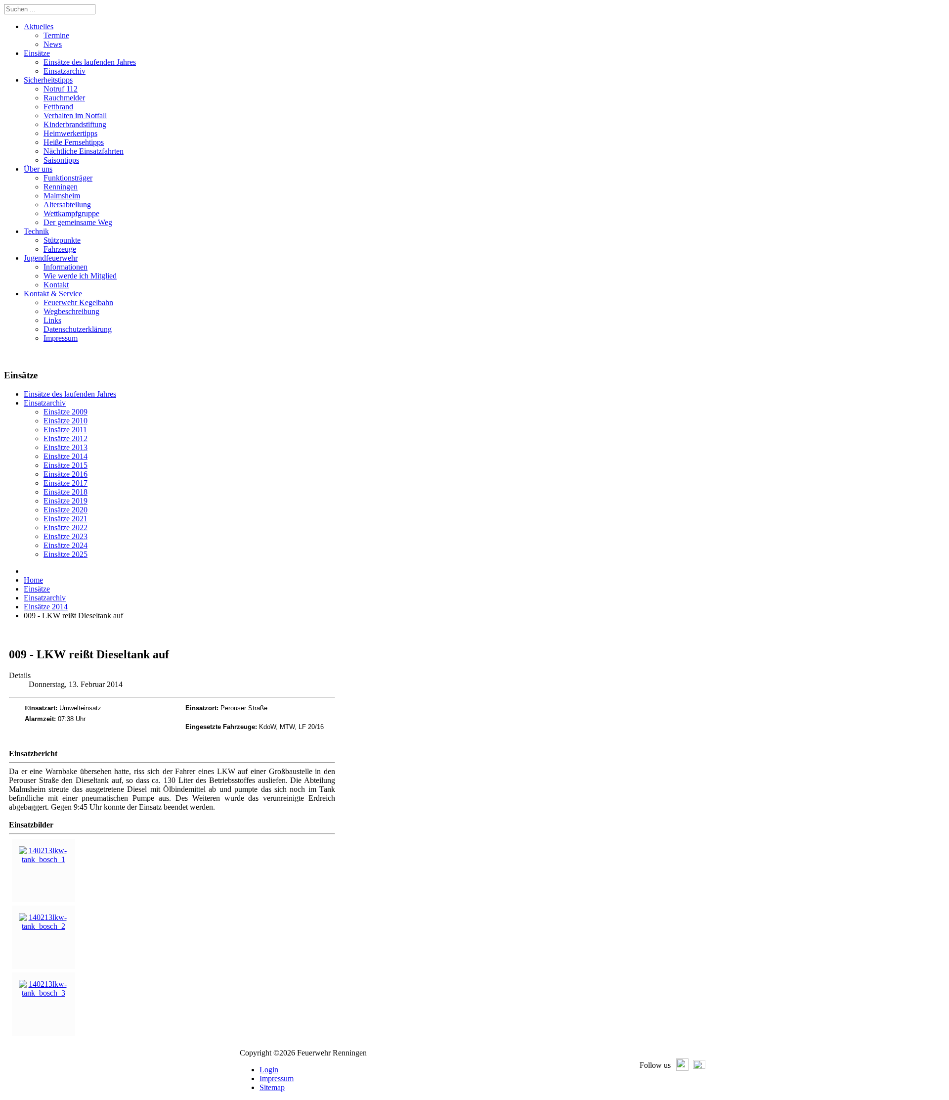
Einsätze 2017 (65, 483)
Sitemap (272, 1087)
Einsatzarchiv (45, 403)
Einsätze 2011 (65, 429)
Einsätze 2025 (65, 554)
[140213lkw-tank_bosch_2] (43, 926)
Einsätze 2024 (65, 545)
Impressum (276, 1078)
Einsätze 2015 (65, 465)
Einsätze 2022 (65, 527)
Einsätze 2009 (65, 412)
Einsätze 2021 (65, 518)
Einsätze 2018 (65, 492)
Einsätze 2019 (65, 501)
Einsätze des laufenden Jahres (70, 394)
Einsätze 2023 (65, 536)
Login (268, 1069)
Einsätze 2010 (65, 420)
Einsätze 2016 (65, 474)
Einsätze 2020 (65, 509)
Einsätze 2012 (65, 438)
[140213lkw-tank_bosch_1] (43, 859)
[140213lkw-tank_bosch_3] (43, 993)
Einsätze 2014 (65, 456)
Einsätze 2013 (65, 447)
